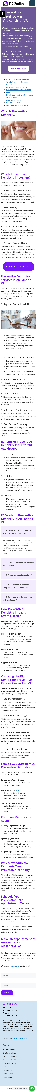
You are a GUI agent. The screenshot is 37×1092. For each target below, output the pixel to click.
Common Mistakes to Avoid (17, 105)
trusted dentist (15, 782)
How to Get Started (14, 103)
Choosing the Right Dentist (17, 100)
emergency (15, 966)
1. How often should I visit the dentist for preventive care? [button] (17, 531)
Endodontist (8, 1074)
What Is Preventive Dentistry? (18, 79)
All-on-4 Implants (10, 1056)
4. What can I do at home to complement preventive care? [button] (16, 586)
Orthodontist (8, 1067)
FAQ (8, 92)
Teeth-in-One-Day (10, 1060)
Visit (18, 790)
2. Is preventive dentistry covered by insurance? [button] (18, 564)
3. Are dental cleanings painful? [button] (19, 575)
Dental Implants (9, 1053)
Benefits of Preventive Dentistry (18, 90)
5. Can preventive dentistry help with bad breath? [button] (17, 598)
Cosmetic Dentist (10, 1063)
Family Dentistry (9, 1049)
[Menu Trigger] (32, 3)
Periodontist (8, 1070)
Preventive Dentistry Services (17, 87)
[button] (2, 14)
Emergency (7, 1077)
